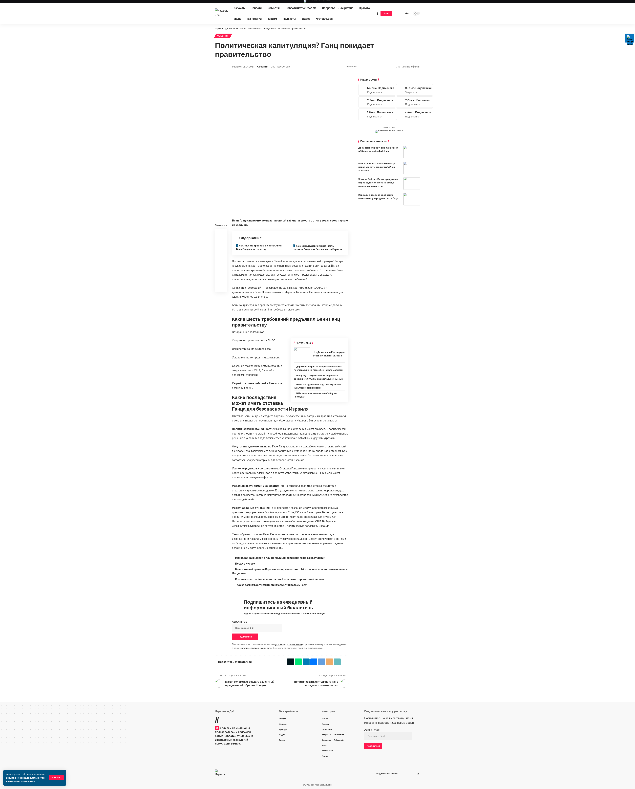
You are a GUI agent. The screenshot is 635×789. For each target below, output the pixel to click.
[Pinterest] (414, 90)
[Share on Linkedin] (221, 248)
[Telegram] (414, 102)
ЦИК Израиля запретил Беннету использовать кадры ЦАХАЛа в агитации (376, 167)
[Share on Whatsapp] (365, 66)
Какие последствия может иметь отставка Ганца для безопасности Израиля (317, 247)
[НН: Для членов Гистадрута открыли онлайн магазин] (302, 354)
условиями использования (288, 644)
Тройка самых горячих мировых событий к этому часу (271, 585)
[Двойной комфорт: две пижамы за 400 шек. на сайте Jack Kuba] (411, 152)
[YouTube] (406, 773)
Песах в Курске (245, 563)
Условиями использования (20, 781)
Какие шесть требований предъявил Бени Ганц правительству (259, 247)
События (223, 36)
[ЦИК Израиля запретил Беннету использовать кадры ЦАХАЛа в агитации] (411, 168)
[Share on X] (360, 66)
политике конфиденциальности (256, 648)
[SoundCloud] (376, 114)
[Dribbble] (414, 114)
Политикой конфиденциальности (25, 777)
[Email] (380, 66)
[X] (376, 90)
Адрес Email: (239, 621)
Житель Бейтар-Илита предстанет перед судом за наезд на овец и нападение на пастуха (378, 182)
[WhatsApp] (414, 773)
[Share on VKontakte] (370, 66)
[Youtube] (376, 102)
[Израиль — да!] (220, 773)
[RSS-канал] (418, 773)
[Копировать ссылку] (385, 66)
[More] (390, 66)
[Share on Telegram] (375, 66)
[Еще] (377, 13)
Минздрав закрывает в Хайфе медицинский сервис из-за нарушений (280, 557)
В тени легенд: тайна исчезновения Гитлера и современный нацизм (279, 579)
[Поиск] (401, 13)
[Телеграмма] (410, 773)
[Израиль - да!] (221, 13)
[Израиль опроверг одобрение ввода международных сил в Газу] (411, 199)
